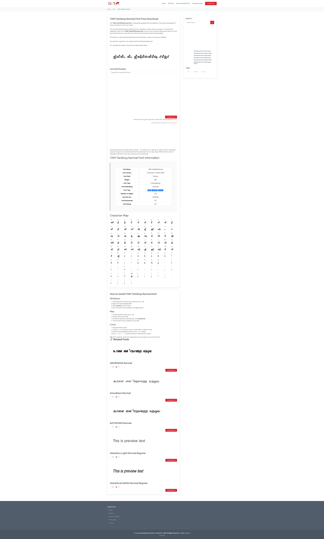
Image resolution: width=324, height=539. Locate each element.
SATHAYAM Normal (121, 423)
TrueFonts (162, 535)
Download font (171, 370)
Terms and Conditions (172, 122)
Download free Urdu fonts (202, 51)
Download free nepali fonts (203, 60)
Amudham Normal (120, 393)
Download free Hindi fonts (202, 57)
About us (111, 513)
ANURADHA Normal (121, 363)
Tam (188, 71)
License (111, 523)
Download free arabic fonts (203, 53)
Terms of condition (114, 516)
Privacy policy (112, 519)
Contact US (211, 3)
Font (114, 9)
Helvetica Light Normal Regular (128, 453)
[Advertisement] (143, 95)
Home (164, 3)
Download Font (171, 117)
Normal (203, 71)
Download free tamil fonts (202, 55)
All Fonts (171, 3)
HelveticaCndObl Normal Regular (129, 483)
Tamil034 (195, 71)
